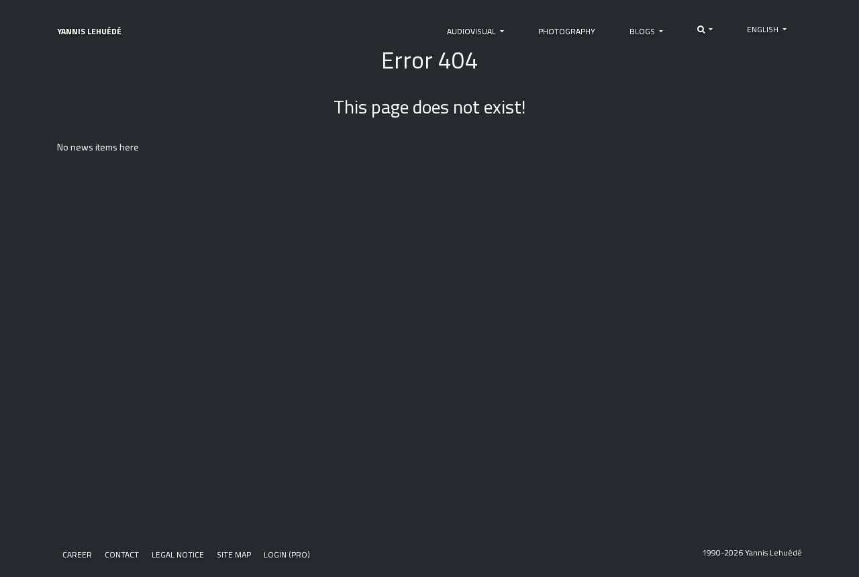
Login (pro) (287, 554)
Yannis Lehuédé (89, 31)
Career (77, 554)
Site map (234, 554)
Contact (122, 554)
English (763, 29)
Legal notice (178, 554)
